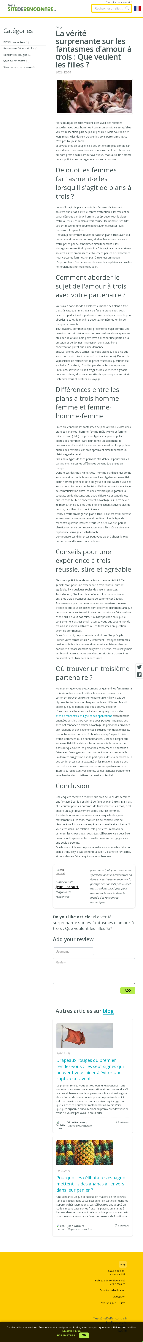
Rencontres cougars (17, 54)
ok (84, 1335)
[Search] (127, 8)
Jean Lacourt (67, 886)
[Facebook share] (139, 674)
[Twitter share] (139, 667)
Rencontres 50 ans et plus (21, 48)
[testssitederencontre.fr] (31, 8)
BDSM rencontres (16, 42)
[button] (66, 1335)
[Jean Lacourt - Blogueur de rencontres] (62, 871)
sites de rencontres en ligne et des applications (84, 716)
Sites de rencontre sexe (19, 67)
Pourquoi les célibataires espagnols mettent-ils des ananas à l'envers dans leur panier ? (92, 1183)
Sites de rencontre (16, 61)
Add (128, 990)
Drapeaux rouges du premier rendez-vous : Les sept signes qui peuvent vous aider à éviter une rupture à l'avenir (90, 1069)
